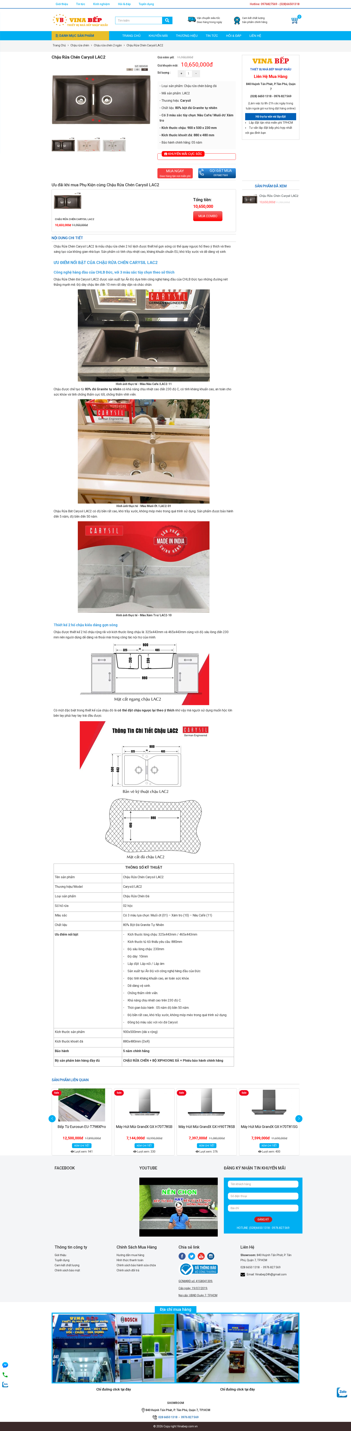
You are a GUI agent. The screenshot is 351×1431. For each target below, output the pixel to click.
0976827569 (220, 175)
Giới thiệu (62, 4)
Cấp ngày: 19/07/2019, (193, 1288)
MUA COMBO (207, 216)
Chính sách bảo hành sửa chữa (136, 1265)
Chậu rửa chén (79, 45)
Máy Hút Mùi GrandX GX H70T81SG (206, 1127)
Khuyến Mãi (158, 35)
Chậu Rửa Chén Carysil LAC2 (74, 219)
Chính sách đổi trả (128, 1270)
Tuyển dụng (146, 4)
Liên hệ (255, 35)
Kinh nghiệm (101, 4)
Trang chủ (131, 35)
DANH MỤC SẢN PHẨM (76, 36)
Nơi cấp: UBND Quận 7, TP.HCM (198, 1295)
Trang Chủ (59, 45)
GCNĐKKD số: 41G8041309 (195, 1281)
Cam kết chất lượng (67, 1265)
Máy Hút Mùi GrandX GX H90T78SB (144, 1127)
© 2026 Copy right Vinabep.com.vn (175, 1426)
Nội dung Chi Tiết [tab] (67, 238)
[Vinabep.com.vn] (80, 19)
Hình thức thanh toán (130, 1260)
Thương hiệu (187, 35)
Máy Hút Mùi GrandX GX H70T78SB (82, 1127)
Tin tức (80, 4)
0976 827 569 (272, 1267)
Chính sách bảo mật (67, 1270)
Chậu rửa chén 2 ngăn (108, 45)
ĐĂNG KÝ (263, 1219)
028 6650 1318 (250, 1267)
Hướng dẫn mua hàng (130, 1255)
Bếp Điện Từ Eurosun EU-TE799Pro (269, 1127)
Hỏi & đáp (124, 4)
